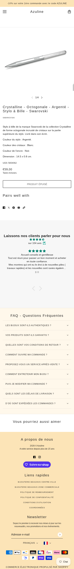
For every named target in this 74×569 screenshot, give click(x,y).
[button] (24, 207)
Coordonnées (37, 508)
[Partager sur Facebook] (4, 207)
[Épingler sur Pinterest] (13, 207)
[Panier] (69, 12)
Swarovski (9, 118)
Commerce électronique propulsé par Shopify (37, 567)
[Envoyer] (59, 534)
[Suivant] (42, 97)
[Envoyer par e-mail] (18, 207)
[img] (37, 239)
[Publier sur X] (9, 207)
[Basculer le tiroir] (5, 11)
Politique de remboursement (37, 492)
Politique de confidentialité (37, 497)
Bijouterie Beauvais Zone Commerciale (37, 487)
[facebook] (34, 457)
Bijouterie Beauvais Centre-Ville (37, 482)
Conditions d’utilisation (37, 502)
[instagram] (39, 457)
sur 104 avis (34, 243)
